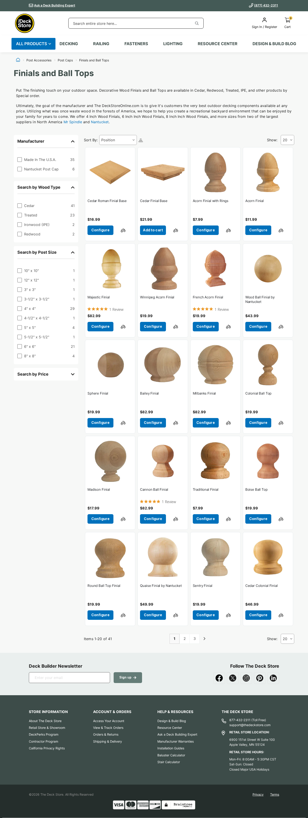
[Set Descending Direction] (140, 139)
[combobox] (129, 23)
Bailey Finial (149, 393)
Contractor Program (43, 741)
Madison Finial (98, 489)
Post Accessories (38, 60)
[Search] (196, 23)
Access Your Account (108, 721)
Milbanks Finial (204, 393)
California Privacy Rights (47, 748)
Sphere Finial (97, 393)
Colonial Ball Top (258, 393)
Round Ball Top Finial (103, 585)
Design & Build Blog (171, 721)
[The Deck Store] (24, 23)
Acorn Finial (254, 201)
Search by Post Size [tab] (37, 252)
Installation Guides (170, 748)
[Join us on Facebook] (219, 678)
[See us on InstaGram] (246, 678)
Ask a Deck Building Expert (54, 5)
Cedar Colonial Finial (261, 585)
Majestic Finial (98, 297)
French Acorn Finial (208, 297)
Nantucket (100, 122)
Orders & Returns (105, 734)
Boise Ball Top (256, 489)
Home (18, 60)
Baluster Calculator (171, 755)
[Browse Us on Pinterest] (260, 678)
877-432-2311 (240, 720)
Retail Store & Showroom (47, 728)
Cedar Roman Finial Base (107, 201)
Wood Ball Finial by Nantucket (260, 299)
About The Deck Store (45, 721)
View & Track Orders (108, 728)
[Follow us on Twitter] (233, 678)
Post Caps (65, 60)
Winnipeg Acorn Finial (157, 297)
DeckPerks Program (43, 734)
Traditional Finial (205, 489)
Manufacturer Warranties (175, 741)
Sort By (90, 140)
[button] (123, 230)
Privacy (258, 794)
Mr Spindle (73, 122)
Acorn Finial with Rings (211, 201)
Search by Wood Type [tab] (38, 187)
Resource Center (169, 728)
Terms (274, 794)
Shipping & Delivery (107, 741)
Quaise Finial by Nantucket (161, 585)
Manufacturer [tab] (30, 141)
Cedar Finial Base (153, 201)
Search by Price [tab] (32, 374)
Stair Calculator (168, 762)
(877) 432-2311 (266, 5)
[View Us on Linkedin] (273, 678)
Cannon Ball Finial (154, 489)
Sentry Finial (202, 585)
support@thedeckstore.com (250, 725)
